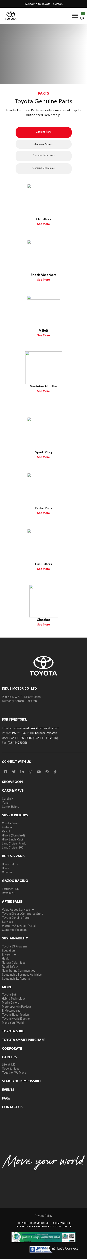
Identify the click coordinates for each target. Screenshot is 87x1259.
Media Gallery (10, 1002)
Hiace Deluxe (10, 864)
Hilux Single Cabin (13, 839)
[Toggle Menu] (75, 15)
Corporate (12, 1048)
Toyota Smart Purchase (23, 1039)
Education (8, 950)
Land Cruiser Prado (14, 843)
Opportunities (10, 1068)
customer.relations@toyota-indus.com (34, 728)
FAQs (6, 1098)
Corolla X (7, 798)
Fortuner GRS (10, 889)
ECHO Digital (63, 1226)
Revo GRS (8, 893)
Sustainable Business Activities (22, 974)
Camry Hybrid (10, 806)
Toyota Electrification (15, 1014)
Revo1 (6, 831)
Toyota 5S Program (14, 946)
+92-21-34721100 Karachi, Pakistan (34, 733)
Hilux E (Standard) (13, 835)
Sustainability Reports (16, 978)
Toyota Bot (9, 994)
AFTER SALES (12, 901)
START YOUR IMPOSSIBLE (21, 1081)
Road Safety (10, 966)
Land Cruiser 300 (12, 847)
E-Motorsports (11, 1010)
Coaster (7, 872)
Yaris (5, 802)
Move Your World (13, 1022)
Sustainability (15, 938)
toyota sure (13, 1031)
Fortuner (7, 827)
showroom (12, 781)
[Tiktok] (55, 771)
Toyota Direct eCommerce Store (22, 913)
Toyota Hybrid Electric (16, 1018)
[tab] (44, 132)
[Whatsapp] (47, 771)
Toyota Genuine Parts (16, 917)
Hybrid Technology (13, 998)
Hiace (5, 868)
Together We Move (14, 1072)
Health (6, 958)
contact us (12, 1107)
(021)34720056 (18, 742)
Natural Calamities (13, 962)
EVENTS (8, 1089)
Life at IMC (9, 1064)
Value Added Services (16, 909)
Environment (10, 954)
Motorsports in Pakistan (17, 1006)
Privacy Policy (43, 1215)
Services (7, 921)
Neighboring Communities (18, 970)
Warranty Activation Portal (19, 925)
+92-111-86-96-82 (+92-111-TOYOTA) (33, 738)
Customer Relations (14, 929)
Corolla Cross (10, 823)
